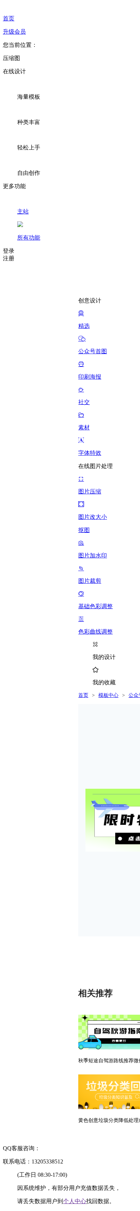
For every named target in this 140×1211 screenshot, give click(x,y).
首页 (83, 695)
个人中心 (74, 1201)
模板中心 (108, 695)
